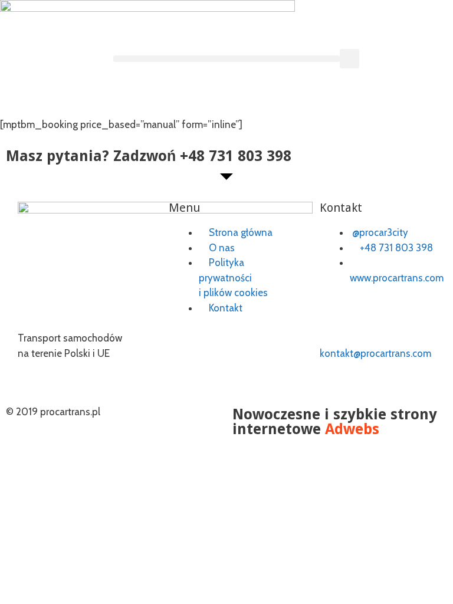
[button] (226, 58)
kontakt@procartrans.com (375, 353)
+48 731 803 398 (235, 156)
